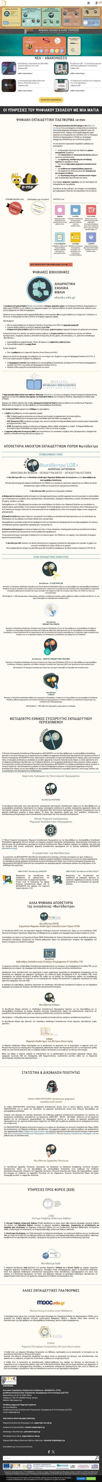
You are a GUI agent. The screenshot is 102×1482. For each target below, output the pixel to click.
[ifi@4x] (50, 949)
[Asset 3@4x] (50, 993)
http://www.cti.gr (16, 1400)
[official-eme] (15, 201)
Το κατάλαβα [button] (81, 1478)
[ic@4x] (50, 1028)
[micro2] (57, 876)
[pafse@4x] (50, 912)
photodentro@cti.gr (32, 1431)
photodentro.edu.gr (10, 848)
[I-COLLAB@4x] (51, 1327)
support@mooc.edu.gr (31, 1436)
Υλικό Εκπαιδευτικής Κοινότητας (28, 18)
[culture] (51, 779)
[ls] (51, 602)
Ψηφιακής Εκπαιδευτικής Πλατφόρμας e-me (79, 1133)
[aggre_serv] (51, 825)
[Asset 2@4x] (51, 374)
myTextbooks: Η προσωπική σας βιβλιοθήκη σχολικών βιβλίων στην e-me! (33, 64)
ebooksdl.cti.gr (50, 395)
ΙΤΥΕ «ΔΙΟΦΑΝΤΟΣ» (29, 1472)
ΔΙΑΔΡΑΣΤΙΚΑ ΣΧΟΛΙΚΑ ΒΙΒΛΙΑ (14, 13)
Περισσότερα (91, 1478)
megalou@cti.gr (14, 1412)
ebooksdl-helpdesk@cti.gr (54, 1440)
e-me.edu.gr (46, 45)
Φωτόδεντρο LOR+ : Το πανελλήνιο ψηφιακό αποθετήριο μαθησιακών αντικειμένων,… (85, 64)
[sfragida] (38, 202)
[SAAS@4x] (51, 1250)
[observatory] (52, 1081)
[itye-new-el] (99, 2)
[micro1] (7, 876)
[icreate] (51, 673)
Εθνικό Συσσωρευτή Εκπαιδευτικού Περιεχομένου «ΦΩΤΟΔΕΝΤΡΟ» (32, 1133)
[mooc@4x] (51, 1300)
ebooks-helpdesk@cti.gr (35, 1427)
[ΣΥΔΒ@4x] (51, 1198)
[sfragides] (51, 1145)
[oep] (50, 639)
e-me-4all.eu (57, 45)
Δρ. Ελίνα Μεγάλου (10, 1407)
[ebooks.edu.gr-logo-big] (51, 276)
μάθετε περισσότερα (25, 73)
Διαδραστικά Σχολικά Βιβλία (34, 1131)
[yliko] (51, 562)
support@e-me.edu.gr (43, 1423)
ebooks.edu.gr (14, 15)
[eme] (25, 166)
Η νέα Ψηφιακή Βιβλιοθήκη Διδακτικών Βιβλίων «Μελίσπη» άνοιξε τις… (31, 82)
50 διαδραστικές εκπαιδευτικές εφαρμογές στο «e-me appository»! (85, 82)
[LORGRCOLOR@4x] (51, 459)
